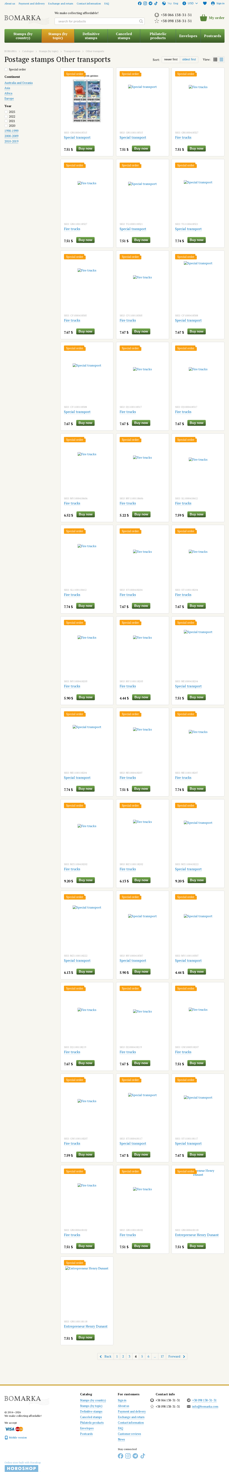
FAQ (106, 3)
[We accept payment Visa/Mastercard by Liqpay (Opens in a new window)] (13, 1428)
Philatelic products (158, 35)
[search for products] (141, 21)
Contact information (89, 3)
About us (9, 3)
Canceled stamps (124, 35)
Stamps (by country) (22, 35)
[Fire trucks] (198, 99)
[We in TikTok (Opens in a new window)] (156, 3)
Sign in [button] (122, 1400)
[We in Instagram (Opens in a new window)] (145, 3)
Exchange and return (60, 3)
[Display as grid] (215, 60)
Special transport (77, 137)
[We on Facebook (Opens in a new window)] (140, 3)
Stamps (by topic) (57, 35)
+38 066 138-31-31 (176, 14)
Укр (170, 3)
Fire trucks (183, 137)
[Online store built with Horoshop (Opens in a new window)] (22, 1466)
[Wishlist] (205, 3)
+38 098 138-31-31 (176, 20)
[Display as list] (221, 60)
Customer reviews (129, 1434)
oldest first (189, 59)
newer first (171, 59)
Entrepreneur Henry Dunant (197, 1235)
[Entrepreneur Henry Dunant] (198, 1196)
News (121, 1439)
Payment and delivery (32, 3)
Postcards (212, 35)
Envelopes (188, 35)
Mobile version (17, 1437)
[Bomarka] (26, 1398)
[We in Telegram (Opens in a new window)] (150, 3)
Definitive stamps (91, 35)
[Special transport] (87, 99)
